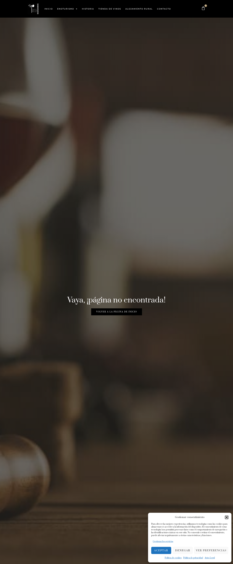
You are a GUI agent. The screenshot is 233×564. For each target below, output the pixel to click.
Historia (88, 9)
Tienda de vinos (109, 9)
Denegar (182, 550)
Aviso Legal (210, 558)
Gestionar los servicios (163, 541)
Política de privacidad (193, 558)
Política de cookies (173, 558)
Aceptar (161, 550)
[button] (226, 517)
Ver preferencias (211, 550)
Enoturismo (65, 9)
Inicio (48, 9)
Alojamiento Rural (139, 9)
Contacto (164, 9)
